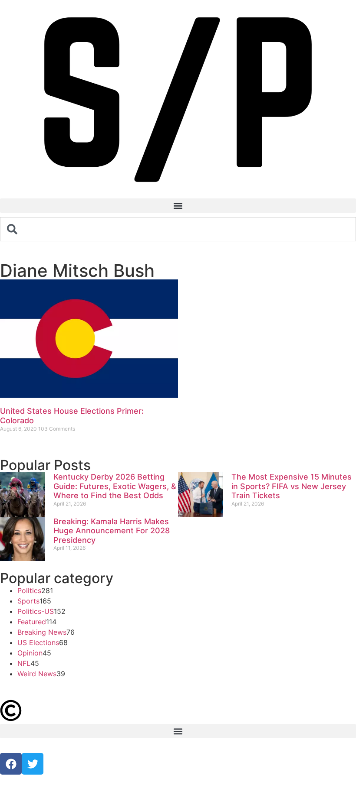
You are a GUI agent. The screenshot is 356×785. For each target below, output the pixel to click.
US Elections (38, 642)
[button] (178, 205)
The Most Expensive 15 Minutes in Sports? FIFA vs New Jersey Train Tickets (291, 486)
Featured (31, 621)
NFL (23, 663)
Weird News (36, 673)
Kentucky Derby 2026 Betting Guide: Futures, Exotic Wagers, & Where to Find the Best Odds (114, 486)
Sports (28, 601)
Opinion (30, 653)
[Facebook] (11, 764)
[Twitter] (32, 764)
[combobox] (178, 229)
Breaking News (41, 632)
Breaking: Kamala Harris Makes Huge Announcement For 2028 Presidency (111, 531)
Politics (29, 590)
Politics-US (35, 611)
